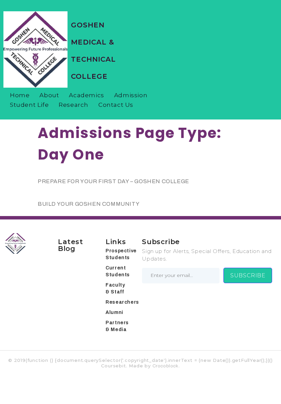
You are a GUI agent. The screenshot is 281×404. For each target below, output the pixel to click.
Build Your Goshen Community (88, 204)
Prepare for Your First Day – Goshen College (113, 181)
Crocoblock (165, 366)
